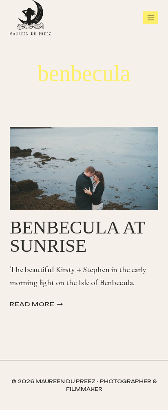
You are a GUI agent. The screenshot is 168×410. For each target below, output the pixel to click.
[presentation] (84, 168)
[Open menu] (150, 17)
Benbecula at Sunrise (77, 236)
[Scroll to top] (160, 394)
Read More (36, 304)
